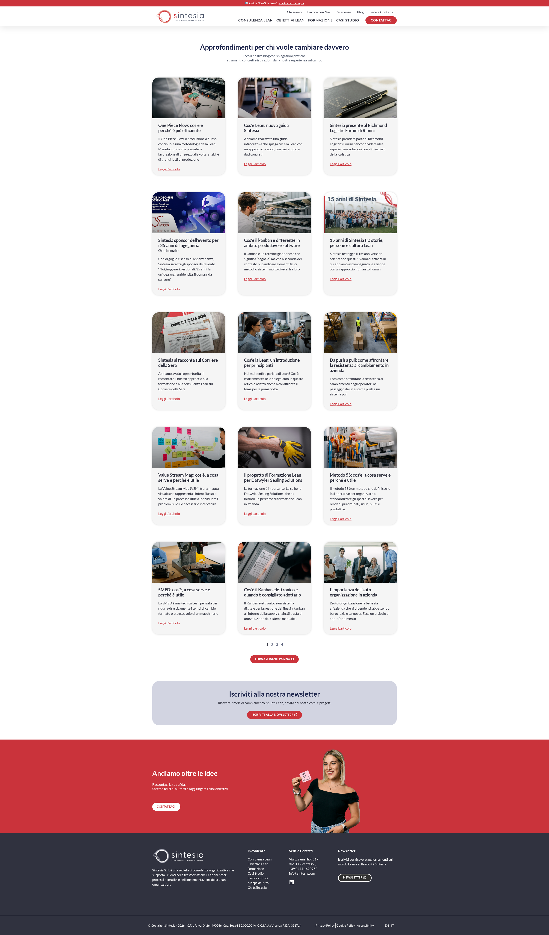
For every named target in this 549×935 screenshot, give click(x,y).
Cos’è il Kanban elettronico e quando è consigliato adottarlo (272, 592)
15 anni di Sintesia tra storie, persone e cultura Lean (356, 243)
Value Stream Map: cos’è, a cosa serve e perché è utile (188, 477)
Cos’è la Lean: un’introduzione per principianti (272, 362)
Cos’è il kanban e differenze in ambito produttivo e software (272, 243)
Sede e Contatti (381, 12)
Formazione (320, 20)
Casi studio (347, 20)
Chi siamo (294, 12)
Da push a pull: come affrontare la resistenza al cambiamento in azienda (359, 365)
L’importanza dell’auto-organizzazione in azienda (353, 592)
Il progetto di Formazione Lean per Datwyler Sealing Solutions (273, 477)
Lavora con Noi (318, 12)
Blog (360, 12)
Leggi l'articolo (169, 169)
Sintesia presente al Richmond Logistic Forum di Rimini (358, 128)
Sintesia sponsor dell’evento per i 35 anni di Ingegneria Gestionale (188, 245)
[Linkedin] (291, 882)
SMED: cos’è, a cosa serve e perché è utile (184, 592)
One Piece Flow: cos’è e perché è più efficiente (180, 128)
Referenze (343, 12)
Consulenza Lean (255, 20)
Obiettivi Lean (290, 20)
